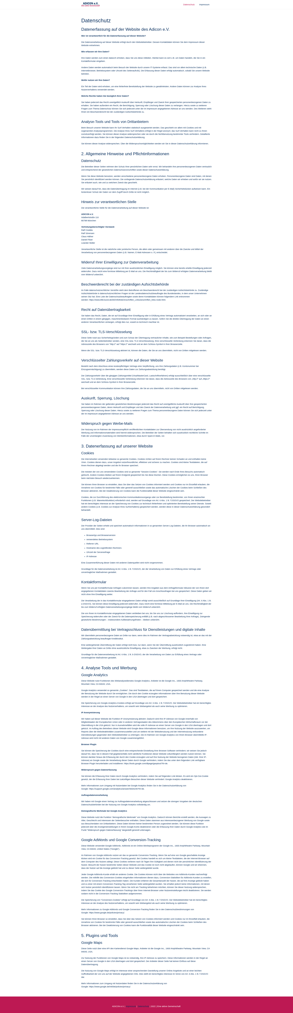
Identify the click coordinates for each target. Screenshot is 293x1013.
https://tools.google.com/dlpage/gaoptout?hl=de (145, 763)
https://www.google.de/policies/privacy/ (106, 913)
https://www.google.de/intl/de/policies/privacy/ (109, 987)
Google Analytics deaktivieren (178, 779)
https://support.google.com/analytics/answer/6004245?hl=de (116, 789)
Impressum (131, 1006)
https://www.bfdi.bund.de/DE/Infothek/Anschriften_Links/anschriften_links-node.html (127, 300)
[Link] (90, 4)
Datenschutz (143, 1006)
